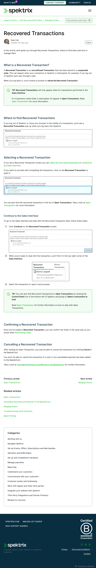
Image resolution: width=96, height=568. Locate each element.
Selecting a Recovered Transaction (27, 157)
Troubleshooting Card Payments (18, 411)
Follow (88, 42)
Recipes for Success (17, 500)
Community (74, 3)
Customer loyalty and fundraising (22, 481)
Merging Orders (85, 382)
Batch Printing (10, 416)
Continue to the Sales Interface (21, 215)
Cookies (87, 554)
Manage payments (16, 462)
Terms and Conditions (81, 549)
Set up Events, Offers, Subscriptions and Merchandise (31, 448)
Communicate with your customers (23, 476)
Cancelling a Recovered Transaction (28, 344)
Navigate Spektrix (16, 443)
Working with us (15, 439)
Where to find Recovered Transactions (29, 118)
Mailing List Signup (32, 521)
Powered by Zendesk (86, 566)
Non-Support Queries (17, 526)
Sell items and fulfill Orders (31, 20)
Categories (14, 433)
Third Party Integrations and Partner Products (28, 495)
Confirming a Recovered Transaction (28, 324)
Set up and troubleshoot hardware (23, 458)
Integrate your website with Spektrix (24, 490)
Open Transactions (20, 101)
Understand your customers (20, 472)
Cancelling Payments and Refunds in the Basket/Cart (27, 402)
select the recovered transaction (64, 163)
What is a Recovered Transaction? (26, 65)
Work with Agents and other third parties (26, 486)
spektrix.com (12, 521)
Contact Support (55, 3)
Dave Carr (15, 40)
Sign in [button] (87, 3)
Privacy (64, 549)
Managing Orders (52, 20)
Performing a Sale (23, 332)
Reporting (12, 467)
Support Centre (10, 20)
